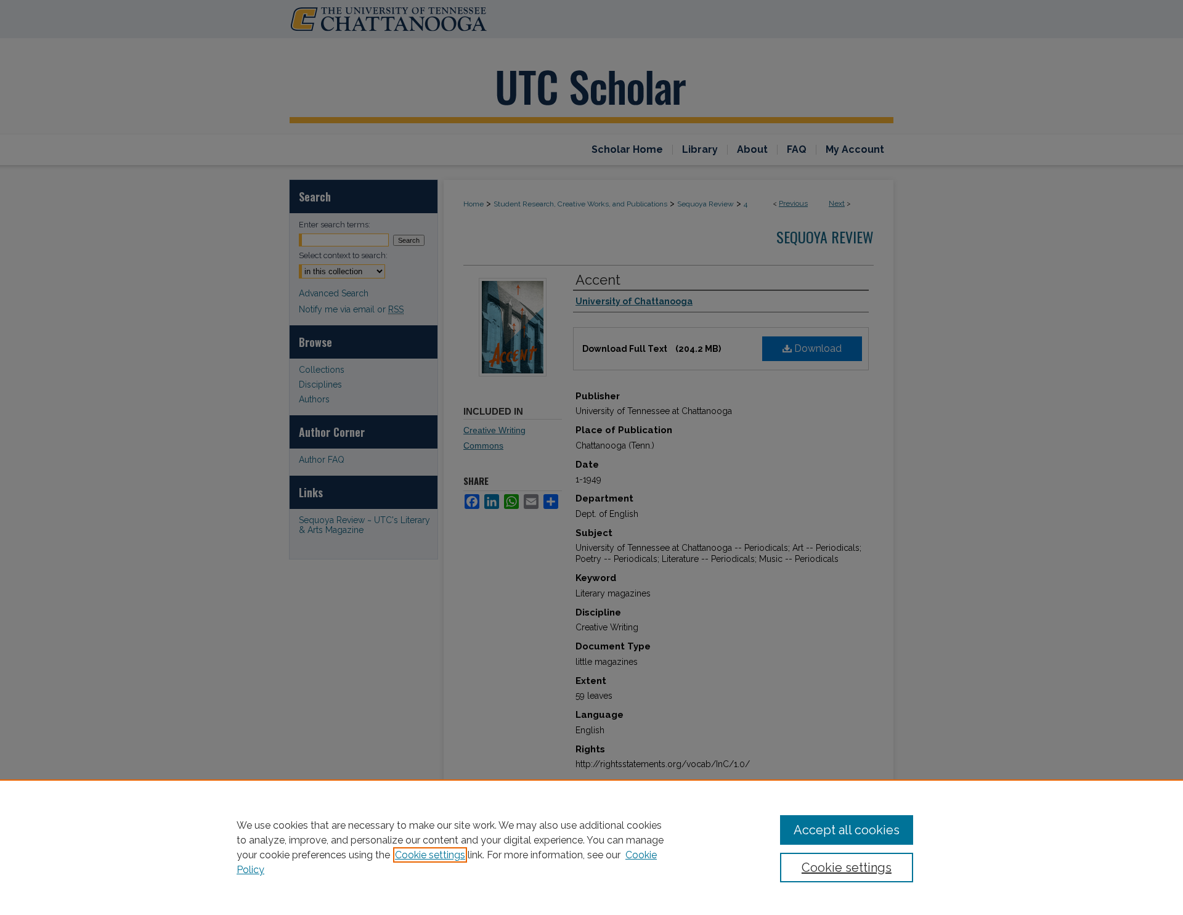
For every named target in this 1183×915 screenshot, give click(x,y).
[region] (591, 847)
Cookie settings (430, 855)
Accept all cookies (847, 830)
